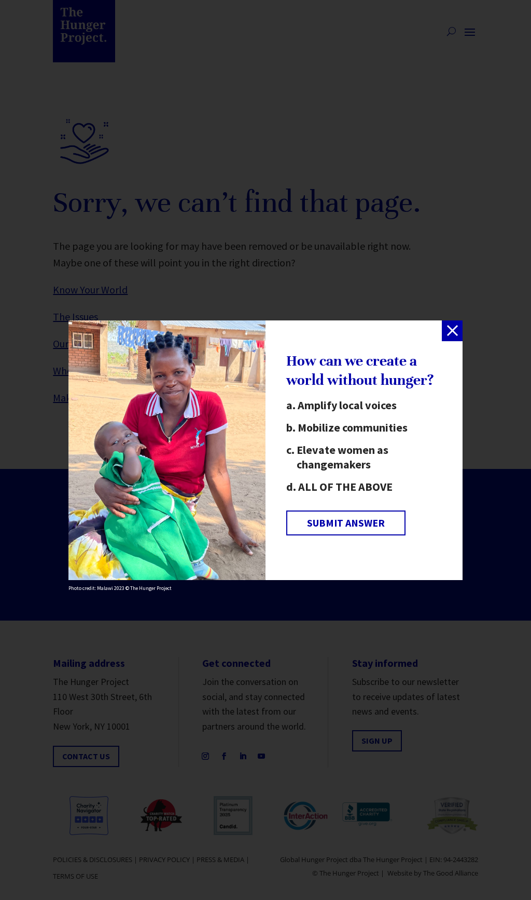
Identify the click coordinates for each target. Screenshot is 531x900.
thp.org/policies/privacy (160, 503)
